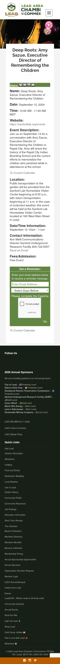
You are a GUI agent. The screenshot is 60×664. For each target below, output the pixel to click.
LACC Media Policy (13, 434)
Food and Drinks (12, 470)
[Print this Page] (20, 85)
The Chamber (11, 526)
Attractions (9, 459)
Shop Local (10, 626)
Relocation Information (15, 514)
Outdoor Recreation (14, 453)
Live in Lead (10, 487)
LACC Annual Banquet (15, 582)
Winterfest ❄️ (11, 643)
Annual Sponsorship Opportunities (20, 559)
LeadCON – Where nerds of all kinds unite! (24, 598)
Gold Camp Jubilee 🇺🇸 (15, 632)
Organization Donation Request (19, 570)
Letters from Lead (13, 587)
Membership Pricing (14, 553)
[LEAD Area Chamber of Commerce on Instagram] (15, 361)
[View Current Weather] (33, 85)
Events (8, 593)
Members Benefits (13, 542)
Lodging (8, 464)
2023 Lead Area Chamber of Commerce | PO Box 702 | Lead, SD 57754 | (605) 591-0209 (31, 653)
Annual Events (11, 609)
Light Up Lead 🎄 (13, 620)
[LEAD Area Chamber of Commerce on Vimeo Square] (23, 361)
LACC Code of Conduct (15, 428)
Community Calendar (14, 603)
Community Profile (13, 497)
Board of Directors (13, 531)
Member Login (11, 576)
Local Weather (11, 481)
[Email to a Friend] (25, 85)
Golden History (11, 492)
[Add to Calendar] (29, 85)
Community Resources (15, 503)
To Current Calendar (22, 173)
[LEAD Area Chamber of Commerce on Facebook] (8, 361)
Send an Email (19, 250)
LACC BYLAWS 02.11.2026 (17, 421)
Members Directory (13, 536)
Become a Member (13, 548)
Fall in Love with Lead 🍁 (16, 637)
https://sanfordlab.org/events (27, 124)
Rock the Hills (11, 615)
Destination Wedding (14, 476)
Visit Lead (9, 448)
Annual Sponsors (12, 564)
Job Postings (10, 509)
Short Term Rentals (14, 520)
